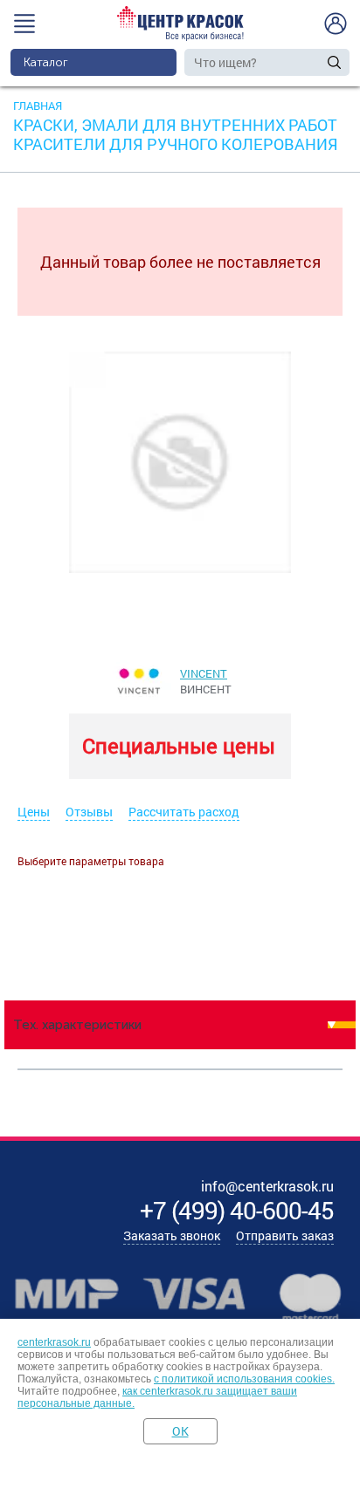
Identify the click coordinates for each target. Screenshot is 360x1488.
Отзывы (89, 811)
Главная (37, 105)
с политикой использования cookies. (244, 1379)
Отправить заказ (285, 1235)
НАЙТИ (334, 62)
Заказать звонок (171, 1235)
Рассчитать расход (183, 811)
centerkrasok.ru (54, 1342)
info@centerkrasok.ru (267, 1186)
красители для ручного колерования (175, 143)
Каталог (46, 62)
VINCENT (203, 673)
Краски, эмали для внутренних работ (175, 124)
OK (180, 1431)
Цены (33, 811)
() (237, 1210)
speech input (316, 62)
